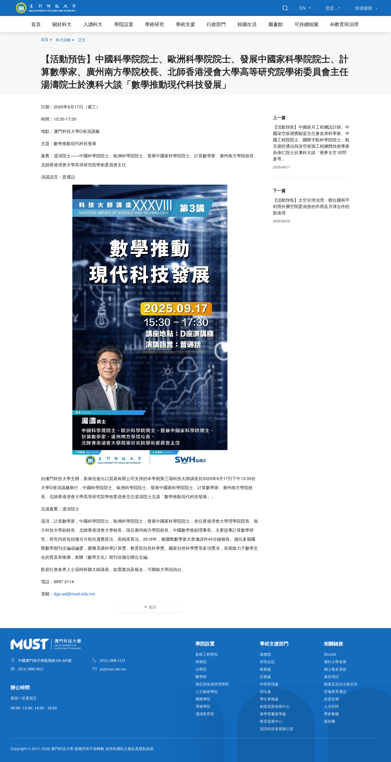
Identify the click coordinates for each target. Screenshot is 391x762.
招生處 (265, 691)
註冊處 (265, 676)
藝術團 (329, 721)
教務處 (265, 669)
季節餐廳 (331, 713)
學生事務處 (269, 698)
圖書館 (275, 23)
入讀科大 (92, 23)
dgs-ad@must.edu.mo (74, 594)
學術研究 (154, 23)
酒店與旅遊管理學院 (212, 684)
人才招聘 (331, 706)
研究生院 (267, 661)
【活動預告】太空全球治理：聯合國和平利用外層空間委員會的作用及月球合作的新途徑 (311, 206)
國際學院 (203, 698)
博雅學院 (203, 706)
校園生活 (247, 23)
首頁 (36, 23)
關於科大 (62, 23)
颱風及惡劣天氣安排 (340, 684)
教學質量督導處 (273, 713)
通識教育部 (205, 713)
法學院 (201, 669)
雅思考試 (331, 676)
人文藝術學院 (207, 691)
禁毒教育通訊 (335, 691)
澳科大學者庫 (335, 661)
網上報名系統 (335, 669)
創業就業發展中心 (275, 706)
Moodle (330, 654)
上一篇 (279, 117)
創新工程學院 (207, 654)
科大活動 (63, 39)
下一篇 (279, 190)
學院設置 (123, 23)
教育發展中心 (271, 721)
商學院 (201, 661)
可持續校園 (306, 23)
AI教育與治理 (344, 23)
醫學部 (201, 676)
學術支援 (185, 23)
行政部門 (216, 23)
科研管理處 (269, 684)
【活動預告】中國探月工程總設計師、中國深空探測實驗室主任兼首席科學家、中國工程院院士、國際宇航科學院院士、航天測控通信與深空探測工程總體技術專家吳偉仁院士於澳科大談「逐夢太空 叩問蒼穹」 (311, 143)
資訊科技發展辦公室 (276, 728)
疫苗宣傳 (331, 698)
